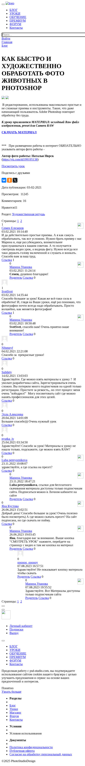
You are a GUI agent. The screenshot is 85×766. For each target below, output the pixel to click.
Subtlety (7, 372)
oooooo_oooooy (27, 562)
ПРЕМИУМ (17, 20)
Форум (14, 716)
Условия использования (25, 733)
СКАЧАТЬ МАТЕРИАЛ (19, 132)
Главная (7, 42)
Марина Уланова (20, 267)
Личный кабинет (20, 626)
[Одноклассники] (9, 180)
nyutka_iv (8, 438)
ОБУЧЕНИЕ (17, 17)
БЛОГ (13, 10)
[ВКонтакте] (4, 180)
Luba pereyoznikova (14, 460)
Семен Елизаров (13, 228)
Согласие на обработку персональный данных (40, 754)
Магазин (15, 712)
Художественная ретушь (28, 214)
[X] (15, 180)
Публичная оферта (22, 750)
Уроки (13, 709)
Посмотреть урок (13, 166)
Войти (6, 38)
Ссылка (7, 260)
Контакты (16, 27)
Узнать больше (11, 691)
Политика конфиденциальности (31, 747)
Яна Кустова (10, 506)
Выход (13, 633)
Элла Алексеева (12, 414)
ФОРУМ (15, 24)
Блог (5, 45)
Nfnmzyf (7, 347)
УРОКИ (14, 13)
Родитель (15, 277)
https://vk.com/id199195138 (20, 159)
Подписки (16, 629)
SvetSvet (7, 291)
